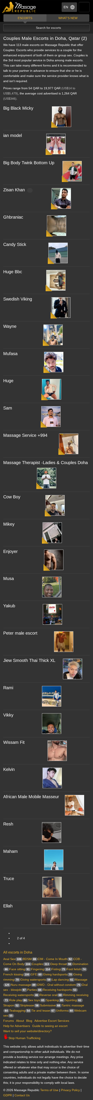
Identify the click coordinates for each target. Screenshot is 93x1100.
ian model (12, 135)
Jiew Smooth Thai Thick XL (29, 660)
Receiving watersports (20, 995)
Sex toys (36, 1000)
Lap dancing (62, 979)
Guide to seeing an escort (49, 1026)
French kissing (16, 974)
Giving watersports (35, 979)
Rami (8, 687)
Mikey (8, 524)
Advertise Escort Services (51, 1020)
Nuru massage (23, 984)
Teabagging (19, 1010)
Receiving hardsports (59, 989)
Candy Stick (14, 244)
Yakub (9, 605)
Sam (7, 408)
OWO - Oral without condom (58, 984)
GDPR (7, 1095)
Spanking (54, 1000)
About (20, 1020)
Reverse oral (51, 995)
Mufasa (10, 353)
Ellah (8, 905)
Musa (8, 578)
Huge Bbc (12, 271)
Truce (8, 878)
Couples (40, 964)
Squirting (73, 1000)
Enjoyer (10, 551)
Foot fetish (76, 969)
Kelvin (9, 769)
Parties (34, 989)
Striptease (29, 1005)
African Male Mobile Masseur (31, 796)
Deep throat (60, 964)
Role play (18, 1000)
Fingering (40, 969)
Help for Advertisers (16, 1026)
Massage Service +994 (25, 435)
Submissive (50, 1005)
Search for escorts (48, 27)
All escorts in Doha (17, 952)
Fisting (58, 969)
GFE (36, 974)
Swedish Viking (17, 299)
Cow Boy (11, 496)
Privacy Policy (70, 1090)
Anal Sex (12, 959)
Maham (10, 851)
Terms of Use (49, 1090)
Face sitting (19, 969)
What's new (67, 18)
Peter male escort (20, 633)
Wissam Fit (14, 742)
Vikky (8, 715)
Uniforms (64, 1010)
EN (66, 7)
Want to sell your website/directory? (27, 1031)
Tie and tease (43, 1010)
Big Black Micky (18, 108)
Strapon (11, 1005)
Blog (29, 1020)
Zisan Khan (14, 189)
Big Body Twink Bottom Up (28, 162)
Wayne (9, 326)
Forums (8, 1020)
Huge (8, 380)
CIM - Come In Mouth (55, 959)
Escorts (25, 18)
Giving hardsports (57, 974)
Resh (8, 824)
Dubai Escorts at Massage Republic (19, 7)
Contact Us (22, 1095)
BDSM (29, 959)
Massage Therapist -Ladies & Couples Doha (45, 462)
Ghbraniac (13, 217)
